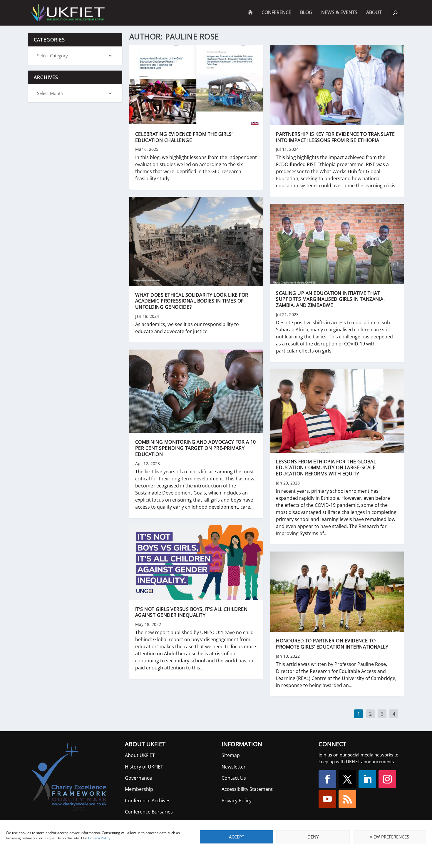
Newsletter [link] (234, 767)
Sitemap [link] (231, 755)
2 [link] (370, 714)
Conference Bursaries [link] (149, 811)
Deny (313, 837)
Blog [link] (306, 13)
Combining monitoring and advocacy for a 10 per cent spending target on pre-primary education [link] (195, 448)
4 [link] (394, 714)
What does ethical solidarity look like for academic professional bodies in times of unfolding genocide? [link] (191, 301)
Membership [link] (139, 789)
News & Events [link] (339, 13)
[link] (67, 13)
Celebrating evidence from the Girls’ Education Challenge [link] (184, 137)
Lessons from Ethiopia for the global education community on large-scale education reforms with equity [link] (326, 467)
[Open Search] (395, 13)
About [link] (374, 17)
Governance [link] (138, 778)
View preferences (389, 837)
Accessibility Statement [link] (247, 789)
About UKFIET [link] (140, 755)
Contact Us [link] (234, 778)
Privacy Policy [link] (99, 838)
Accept (236, 837)
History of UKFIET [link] (144, 767)
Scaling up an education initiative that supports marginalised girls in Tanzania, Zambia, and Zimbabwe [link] (330, 299)
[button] (327, 779)
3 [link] (382, 714)
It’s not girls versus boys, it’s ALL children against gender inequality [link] (191, 612)
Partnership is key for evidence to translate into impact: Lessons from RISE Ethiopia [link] (335, 137)
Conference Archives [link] (147, 800)
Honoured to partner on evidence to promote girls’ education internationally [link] (332, 643)
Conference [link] (276, 13)
